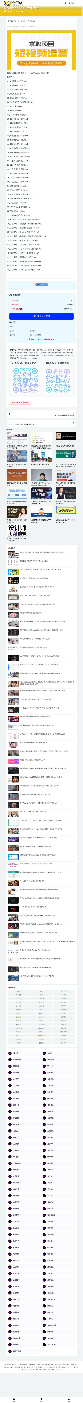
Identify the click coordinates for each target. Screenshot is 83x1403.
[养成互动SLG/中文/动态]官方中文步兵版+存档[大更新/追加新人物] (42, 734)
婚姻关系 (18, 1009)
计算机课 (63, 1039)
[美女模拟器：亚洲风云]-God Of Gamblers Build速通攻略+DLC (40, 673)
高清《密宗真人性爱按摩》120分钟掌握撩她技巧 (36, 595)
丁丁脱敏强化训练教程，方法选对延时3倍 (34, 578)
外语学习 (63, 1006)
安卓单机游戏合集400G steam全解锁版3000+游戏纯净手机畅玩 (41, 829)
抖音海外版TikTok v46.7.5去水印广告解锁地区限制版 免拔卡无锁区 (42, 552)
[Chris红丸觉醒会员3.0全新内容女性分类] (13, 910)
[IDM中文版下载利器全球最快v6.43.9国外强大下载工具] (13, 857)
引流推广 (63, 1013)
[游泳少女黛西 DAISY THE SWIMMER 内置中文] (13, 848)
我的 (41, 1401)
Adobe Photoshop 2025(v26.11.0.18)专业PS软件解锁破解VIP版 (41, 777)
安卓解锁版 (63, 1009)
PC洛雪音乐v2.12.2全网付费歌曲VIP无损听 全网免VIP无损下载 (41, 820)
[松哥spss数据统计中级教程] (41, 456)
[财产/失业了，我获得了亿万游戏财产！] (13, 883)
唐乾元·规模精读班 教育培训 (65, 446)
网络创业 (41, 1031)
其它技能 (41, 1002)
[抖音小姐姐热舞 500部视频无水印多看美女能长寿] (13, 727)
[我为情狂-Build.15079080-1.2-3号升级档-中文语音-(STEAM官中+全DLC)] (13, 753)
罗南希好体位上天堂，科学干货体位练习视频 (35, 639)
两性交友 (63, 991)
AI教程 (19, 991)
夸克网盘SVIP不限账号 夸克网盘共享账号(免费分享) (37, 587)
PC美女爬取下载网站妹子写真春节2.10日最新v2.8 (36, 699)
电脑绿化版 (18, 1028)
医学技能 (18, 1006)
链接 (27, 402)
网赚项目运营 (41, 1035)
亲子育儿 (18, 995)
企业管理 (63, 998)
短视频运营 (41, 1028)
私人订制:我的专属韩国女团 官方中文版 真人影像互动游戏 (39, 656)
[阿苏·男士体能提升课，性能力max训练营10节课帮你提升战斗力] (13, 926)
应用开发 (41, 1013)
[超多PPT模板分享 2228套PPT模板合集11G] (41, 511)
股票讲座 (18, 1039)
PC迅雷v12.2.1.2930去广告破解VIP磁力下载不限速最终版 (39, 665)
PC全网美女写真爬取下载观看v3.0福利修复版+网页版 (37, 604)
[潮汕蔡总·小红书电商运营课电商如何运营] (66, 493)
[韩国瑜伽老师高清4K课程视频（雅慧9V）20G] (13, 797)
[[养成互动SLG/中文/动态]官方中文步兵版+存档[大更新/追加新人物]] (13, 736)
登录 (72, 3)
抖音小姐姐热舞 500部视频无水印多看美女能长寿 (36, 725)
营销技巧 (41, 1039)
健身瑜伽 (18, 1002)
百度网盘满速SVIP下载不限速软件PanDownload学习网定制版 (40, 569)
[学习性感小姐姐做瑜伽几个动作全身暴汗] (13, 745)
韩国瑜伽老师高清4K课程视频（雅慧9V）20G (35, 794)
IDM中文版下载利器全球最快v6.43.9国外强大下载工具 (38, 855)
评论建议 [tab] (23, 21)
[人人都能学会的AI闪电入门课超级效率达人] (41, 493)
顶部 (69, 1401)
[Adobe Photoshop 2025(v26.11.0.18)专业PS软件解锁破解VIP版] (13, 779)
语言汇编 (18, 1043)
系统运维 (18, 1031)
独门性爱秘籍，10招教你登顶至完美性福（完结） (36, 863)
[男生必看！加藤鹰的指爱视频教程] (13, 615)
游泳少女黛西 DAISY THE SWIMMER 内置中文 (35, 846)
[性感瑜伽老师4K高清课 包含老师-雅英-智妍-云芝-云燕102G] (13, 788)
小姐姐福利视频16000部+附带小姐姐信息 (34, 561)
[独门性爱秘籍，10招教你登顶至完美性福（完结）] (13, 865)
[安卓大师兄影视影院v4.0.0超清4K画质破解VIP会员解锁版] (13, 893)
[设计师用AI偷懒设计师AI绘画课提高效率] (17, 531)
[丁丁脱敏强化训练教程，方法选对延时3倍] (13, 581)
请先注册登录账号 (41, 316)
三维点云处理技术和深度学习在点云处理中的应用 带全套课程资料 (41, 448)
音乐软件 (63, 1043)
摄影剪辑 (63, 1017)
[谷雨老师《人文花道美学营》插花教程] (17, 456)
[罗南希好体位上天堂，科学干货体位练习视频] (13, 641)
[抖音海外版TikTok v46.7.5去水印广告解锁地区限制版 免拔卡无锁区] (13, 555)
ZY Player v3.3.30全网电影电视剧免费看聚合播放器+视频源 (39, 898)
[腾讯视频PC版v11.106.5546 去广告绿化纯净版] (13, 969)
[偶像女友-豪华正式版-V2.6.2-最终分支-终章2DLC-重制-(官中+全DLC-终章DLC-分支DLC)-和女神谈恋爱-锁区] (13, 684)
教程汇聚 (18, 1020)
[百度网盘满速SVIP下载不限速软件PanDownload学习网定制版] (13, 572)
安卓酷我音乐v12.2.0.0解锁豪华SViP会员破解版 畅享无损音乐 (40, 708)
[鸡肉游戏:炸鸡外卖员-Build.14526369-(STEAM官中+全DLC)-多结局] (13, 693)
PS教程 (41, 991)
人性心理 (18, 998)
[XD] (5, 11)
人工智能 (63, 995)
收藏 (13, 402)
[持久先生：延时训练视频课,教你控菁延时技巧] (13, 719)
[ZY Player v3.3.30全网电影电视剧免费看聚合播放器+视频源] (13, 900)
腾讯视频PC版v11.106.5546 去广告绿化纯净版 (35, 967)
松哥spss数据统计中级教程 (40, 464)
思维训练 (18, 1017)
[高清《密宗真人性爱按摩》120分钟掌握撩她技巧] (13, 597)
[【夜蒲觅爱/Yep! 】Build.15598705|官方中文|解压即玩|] (13, 839)
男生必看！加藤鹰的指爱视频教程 (31, 613)
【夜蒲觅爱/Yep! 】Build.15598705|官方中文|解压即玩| (38, 838)
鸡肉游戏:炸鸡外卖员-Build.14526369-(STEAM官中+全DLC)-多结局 (42, 690)
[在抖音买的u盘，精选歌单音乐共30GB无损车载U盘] (13, 980)
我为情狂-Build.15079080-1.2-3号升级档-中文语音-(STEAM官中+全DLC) (44, 751)
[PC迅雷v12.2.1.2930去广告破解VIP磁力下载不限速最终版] (13, 667)
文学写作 (63, 1020)
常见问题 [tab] (33, 21)
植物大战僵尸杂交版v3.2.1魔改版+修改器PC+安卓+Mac (38, 933)
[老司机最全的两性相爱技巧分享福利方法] (13, 648)
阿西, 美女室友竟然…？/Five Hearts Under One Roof (37, 915)
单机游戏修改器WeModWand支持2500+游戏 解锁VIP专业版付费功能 (43, 768)
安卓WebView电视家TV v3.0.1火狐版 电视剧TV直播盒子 (38, 803)
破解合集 (63, 1028)
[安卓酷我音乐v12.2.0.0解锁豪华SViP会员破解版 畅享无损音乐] (13, 712)
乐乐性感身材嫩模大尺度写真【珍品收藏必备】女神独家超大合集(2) (42, 621)
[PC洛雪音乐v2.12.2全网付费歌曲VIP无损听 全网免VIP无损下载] (13, 822)
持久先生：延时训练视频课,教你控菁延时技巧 (35, 716)
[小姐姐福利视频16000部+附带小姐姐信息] (13, 563)
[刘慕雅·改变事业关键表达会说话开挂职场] (17, 516)
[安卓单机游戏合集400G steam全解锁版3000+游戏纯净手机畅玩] (13, 832)
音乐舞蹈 (41, 1043)
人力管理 (41, 995)
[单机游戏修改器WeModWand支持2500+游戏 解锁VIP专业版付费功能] (13, 770)
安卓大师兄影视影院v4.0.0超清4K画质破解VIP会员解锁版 (39, 889)
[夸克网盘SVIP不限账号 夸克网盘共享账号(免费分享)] (13, 590)
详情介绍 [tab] (13, 21)
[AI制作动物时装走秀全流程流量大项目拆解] (66, 510)
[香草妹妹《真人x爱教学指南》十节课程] (13, 814)
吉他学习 (41, 1006)
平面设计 (18, 1013)
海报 (20, 402)
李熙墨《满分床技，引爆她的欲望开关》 (33, 760)
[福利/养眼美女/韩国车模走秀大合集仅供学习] (13, 952)
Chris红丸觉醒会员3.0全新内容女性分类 (33, 907)
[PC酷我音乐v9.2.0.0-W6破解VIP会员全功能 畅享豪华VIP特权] (13, 961)
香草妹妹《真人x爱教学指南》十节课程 (33, 812)
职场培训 (63, 1035)
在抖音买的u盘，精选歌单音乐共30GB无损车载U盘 (37, 976)
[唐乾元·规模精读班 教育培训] (66, 436)
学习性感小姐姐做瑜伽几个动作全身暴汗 (33, 742)
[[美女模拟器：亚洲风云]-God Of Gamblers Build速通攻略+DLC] (13, 675)
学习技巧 (41, 1009)
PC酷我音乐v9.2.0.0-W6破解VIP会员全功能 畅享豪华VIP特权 (40, 959)
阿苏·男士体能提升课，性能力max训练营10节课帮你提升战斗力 (41, 924)
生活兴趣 (41, 1024)
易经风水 (18, 1024)
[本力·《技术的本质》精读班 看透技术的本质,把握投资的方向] (66, 454)
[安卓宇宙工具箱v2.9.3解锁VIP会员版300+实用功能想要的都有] (13, 875)
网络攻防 (18, 1035)
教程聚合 (10, 11)
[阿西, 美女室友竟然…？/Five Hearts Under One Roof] (13, 917)
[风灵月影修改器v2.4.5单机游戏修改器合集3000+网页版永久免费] (13, 632)
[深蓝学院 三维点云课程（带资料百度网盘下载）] (17, 438)
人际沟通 (41, 998)
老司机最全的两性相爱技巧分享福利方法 (33, 647)
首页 (17, 26)
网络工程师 (63, 1031)
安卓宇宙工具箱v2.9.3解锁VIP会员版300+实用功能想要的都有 (40, 872)
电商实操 (63, 1024)
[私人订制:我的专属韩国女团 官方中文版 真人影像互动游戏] (13, 658)
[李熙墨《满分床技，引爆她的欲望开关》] (13, 761)
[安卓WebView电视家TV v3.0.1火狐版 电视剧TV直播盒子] (13, 805)
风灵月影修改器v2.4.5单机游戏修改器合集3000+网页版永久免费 (41, 630)
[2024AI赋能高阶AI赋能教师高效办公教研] (17, 493)
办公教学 (63, 1002)
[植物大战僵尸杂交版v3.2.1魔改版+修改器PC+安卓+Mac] (13, 936)
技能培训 (41, 1017)
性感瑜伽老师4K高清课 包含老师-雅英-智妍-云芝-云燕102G (40, 786)
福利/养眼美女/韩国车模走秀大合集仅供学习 (35, 950)
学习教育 (23, 26)
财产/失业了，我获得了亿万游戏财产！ (33, 881)
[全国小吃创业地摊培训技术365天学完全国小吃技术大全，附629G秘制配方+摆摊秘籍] (13, 942)
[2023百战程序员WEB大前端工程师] (17, 475)
